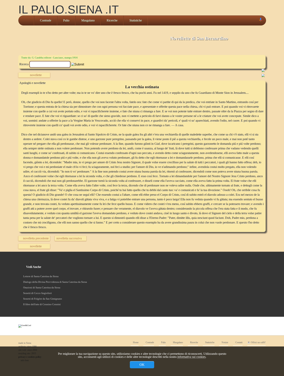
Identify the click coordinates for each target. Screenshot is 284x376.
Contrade (45, 20)
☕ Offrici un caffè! (256, 342)
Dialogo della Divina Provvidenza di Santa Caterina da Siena (55, 281)
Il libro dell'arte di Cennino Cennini (42, 304)
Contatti (238, 342)
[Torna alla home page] (26, 20)
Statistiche (135, 20)
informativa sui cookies (191, 356)
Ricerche (112, 20)
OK (142, 365)
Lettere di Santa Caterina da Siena (41, 276)
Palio (66, 20)
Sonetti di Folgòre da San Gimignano (42, 298)
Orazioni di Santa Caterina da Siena (41, 287)
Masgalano (88, 20)
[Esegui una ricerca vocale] (260, 20)
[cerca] (256, 20)
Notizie (224, 342)
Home (135, 342)
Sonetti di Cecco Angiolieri (37, 293)
